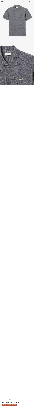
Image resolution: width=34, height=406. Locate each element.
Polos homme (5, 399)
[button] (26, 1)
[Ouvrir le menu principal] (32, 1)
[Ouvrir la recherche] (29, 1)
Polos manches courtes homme (16, 399)
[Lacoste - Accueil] (2, 1)
